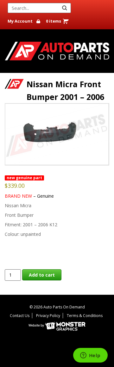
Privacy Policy (48, 315)
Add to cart (42, 275)
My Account (20, 21)
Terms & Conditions (85, 315)
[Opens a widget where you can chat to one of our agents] (90, 356)
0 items (53, 21)
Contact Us (19, 315)
